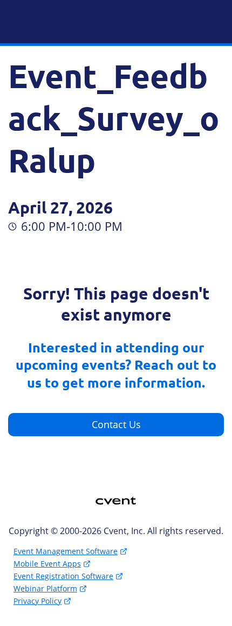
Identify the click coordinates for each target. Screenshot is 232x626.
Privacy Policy (37, 601)
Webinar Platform (45, 588)
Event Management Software (65, 551)
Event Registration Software (63, 576)
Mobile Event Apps (47, 563)
